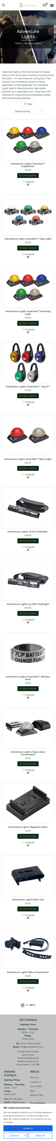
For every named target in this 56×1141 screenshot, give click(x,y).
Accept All (28, 1128)
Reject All (40, 1136)
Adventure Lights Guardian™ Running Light (28, 312)
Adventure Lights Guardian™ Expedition (28, 165)
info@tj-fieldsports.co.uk (31, 1047)
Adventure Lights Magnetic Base (28, 827)
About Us (34, 1077)
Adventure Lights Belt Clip (28, 899)
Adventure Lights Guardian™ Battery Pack (28, 678)
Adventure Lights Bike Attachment (28, 972)
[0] (44, 5)
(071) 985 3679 (15, 1099)
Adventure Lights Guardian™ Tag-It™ (28, 386)
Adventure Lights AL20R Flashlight (28, 604)
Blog (32, 1091)
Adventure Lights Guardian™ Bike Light (28, 459)
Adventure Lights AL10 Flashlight (27, 531)
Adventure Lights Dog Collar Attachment (28, 753)
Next (32, 1005)
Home (18, 43)
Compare (29, 181)
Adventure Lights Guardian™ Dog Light (28, 239)
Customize (14, 1136)
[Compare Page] (28, 184)
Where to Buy (36, 1095)
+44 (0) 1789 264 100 (30, 1043)
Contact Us (35, 1082)
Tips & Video (36, 1086)
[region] (28, 1122)
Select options (29, 175)
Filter (29, 104)
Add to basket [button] (29, 540)
